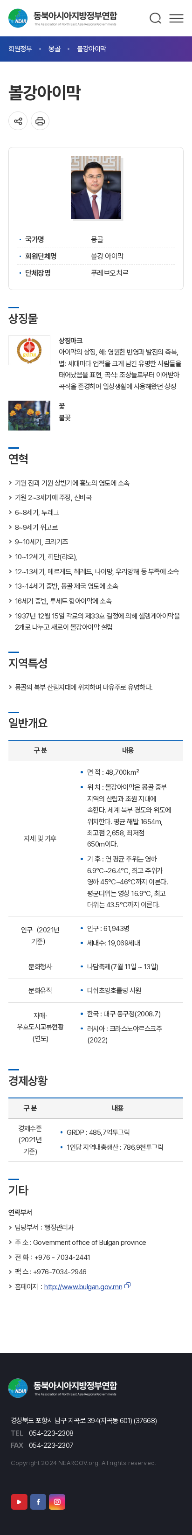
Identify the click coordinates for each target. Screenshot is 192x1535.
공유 (17, 121)
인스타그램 (57, 1502)
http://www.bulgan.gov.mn (83, 1286)
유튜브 (19, 1502)
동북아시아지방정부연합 (62, 18)
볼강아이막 (91, 48)
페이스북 (38, 1502)
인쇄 (40, 121)
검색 (156, 18)
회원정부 (20, 48)
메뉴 (176, 18)
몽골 (54, 48)
